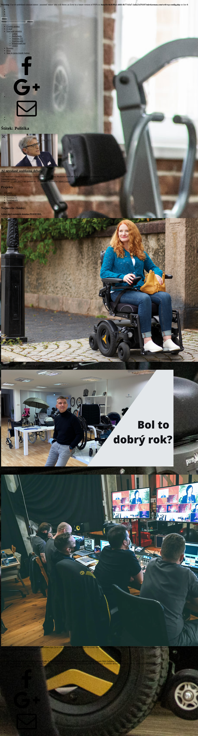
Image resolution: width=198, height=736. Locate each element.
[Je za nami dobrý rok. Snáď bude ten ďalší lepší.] (87, 466)
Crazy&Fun (15, 661)
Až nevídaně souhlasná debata (21, 171)
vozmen (98, 661)
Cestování (5, 661)
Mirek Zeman (64, 181)
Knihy (45, 661)
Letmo (14, 34)
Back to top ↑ (45, 666)
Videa (91, 661)
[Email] (26, 117)
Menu (4, 19)
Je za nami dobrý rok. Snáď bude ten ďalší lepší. (23, 366)
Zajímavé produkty (115, 661)
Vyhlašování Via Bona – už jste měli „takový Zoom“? (25, 470)
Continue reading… (9, 179)
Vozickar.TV (17, 38)
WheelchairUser (19, 43)
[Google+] (26, 96)
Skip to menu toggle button (17, 53)
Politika (57, 661)
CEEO (15, 46)
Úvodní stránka (13, 26)
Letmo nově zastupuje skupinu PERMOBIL (21, 214)
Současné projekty (14, 31)
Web (104, 661)
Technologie (76, 661)
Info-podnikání (27, 661)
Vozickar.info (17, 41)
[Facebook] (26, 76)
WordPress (27, 666)
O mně (9, 29)
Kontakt (9, 48)
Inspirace (38, 661)
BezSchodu (17, 36)
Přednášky (65, 661)
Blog (8, 50)
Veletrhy (85, 661)
